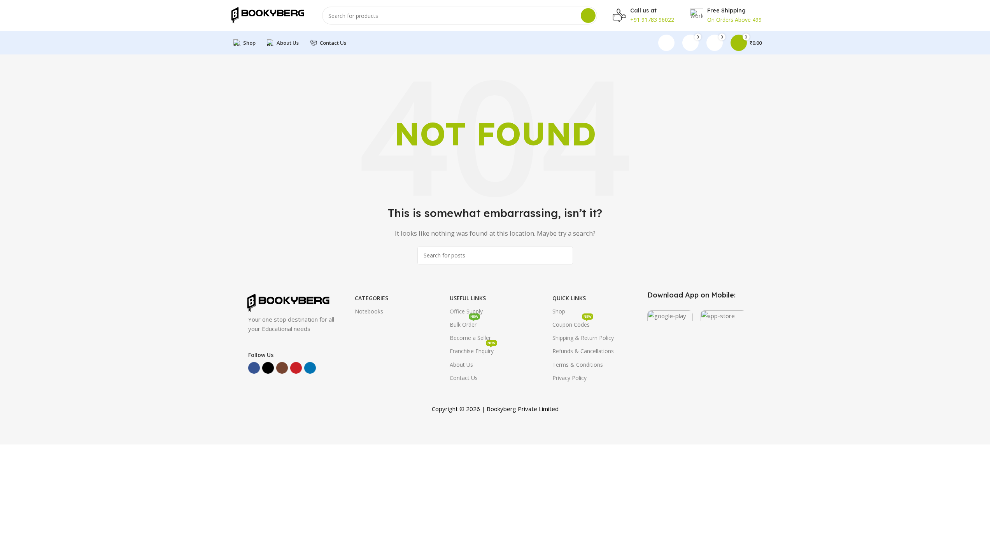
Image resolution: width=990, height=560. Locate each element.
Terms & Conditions (577, 364)
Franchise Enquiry (473, 350)
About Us (461, 364)
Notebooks (369, 311)
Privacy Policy (569, 378)
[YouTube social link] (296, 368)
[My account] (666, 43)
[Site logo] (268, 15)
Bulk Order (464, 323)
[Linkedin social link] (310, 368)
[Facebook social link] (254, 368)
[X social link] (268, 368)
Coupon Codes (572, 323)
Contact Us (464, 378)
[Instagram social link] (282, 368)
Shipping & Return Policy (583, 337)
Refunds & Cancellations (583, 351)
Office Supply (466, 311)
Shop (558, 311)
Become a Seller (470, 337)
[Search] (588, 15)
